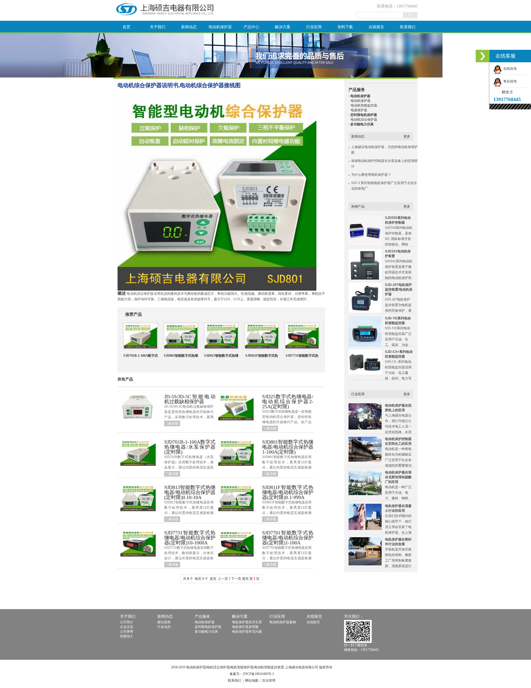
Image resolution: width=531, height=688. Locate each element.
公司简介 (126, 622)
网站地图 (251, 680)
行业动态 (164, 627)
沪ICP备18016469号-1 (258, 674)
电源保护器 (359, 110)
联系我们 (407, 27)
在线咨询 (509, 69)
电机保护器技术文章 (247, 622)
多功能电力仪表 (206, 631)
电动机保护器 (220, 27)
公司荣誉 (126, 631)
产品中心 (251, 27)
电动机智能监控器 (364, 105)
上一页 (223, 579)
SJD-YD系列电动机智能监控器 (398, 320)
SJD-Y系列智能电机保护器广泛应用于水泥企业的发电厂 (384, 185)
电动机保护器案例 (282, 622)
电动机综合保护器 (364, 119)
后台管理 (268, 680)
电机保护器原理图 (245, 627)
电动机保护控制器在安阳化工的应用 (398, 441)
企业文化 (126, 627)
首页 (126, 27)
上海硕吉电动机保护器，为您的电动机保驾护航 (384, 149)
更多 (407, 136)
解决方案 (282, 27)
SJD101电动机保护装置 (398, 253)
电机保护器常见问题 (247, 631)
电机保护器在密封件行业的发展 (398, 541)
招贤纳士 (126, 636)
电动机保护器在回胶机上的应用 (398, 408)
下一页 (236, 579)
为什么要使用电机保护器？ (371, 175)
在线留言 (376, 27)
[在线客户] (483, 56)
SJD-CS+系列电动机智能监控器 (399, 354)
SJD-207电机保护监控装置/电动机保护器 (398, 289)
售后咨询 (509, 81)
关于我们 (157, 27)
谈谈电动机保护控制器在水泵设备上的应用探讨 (384, 163)
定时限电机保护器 (208, 627)
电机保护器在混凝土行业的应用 (398, 508)
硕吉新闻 (164, 622)
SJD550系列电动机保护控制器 (398, 220)
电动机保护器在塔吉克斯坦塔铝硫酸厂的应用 (398, 477)
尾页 (245, 579)
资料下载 (345, 27)
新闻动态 (189, 27)
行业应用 (314, 27)
